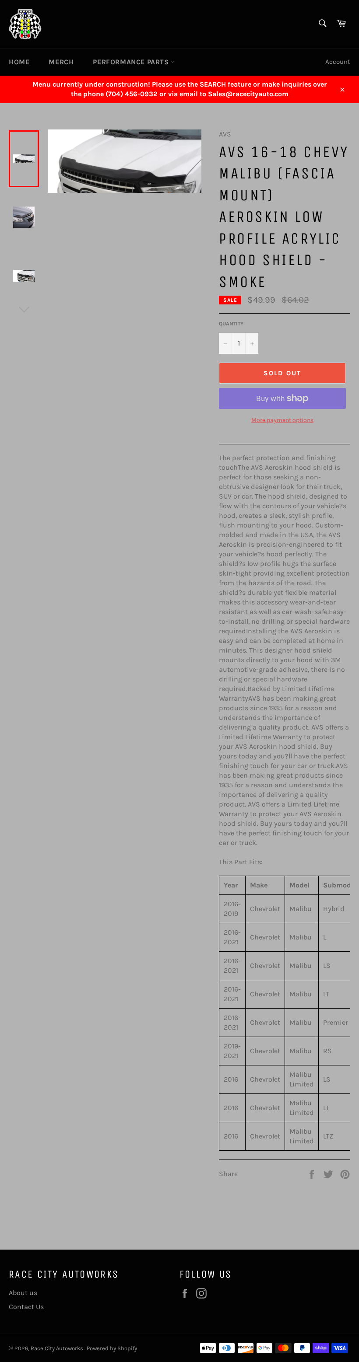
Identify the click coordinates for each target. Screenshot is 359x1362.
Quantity (231, 324)
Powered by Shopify (112, 1348)
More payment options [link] (282, 420)
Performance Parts (132, 62)
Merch (61, 62)
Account (337, 62)
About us (23, 1293)
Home (19, 62)
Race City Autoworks (57, 1348)
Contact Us (26, 1307)
